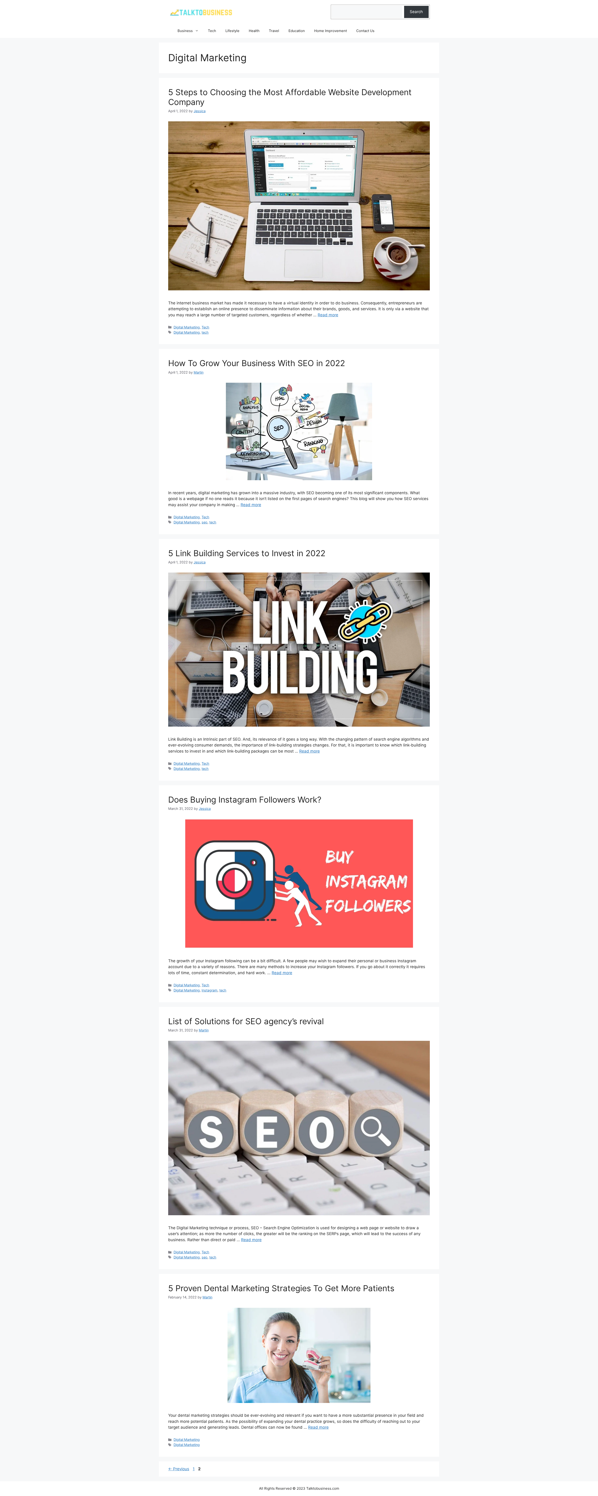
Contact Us (365, 31)
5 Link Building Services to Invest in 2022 (246, 553)
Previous (178, 1469)
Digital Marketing (187, 327)
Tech (212, 31)
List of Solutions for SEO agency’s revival (246, 1021)
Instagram (209, 990)
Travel (274, 31)
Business (185, 31)
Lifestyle (232, 31)
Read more (328, 315)
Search (416, 11)
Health (254, 31)
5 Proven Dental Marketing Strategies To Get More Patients (281, 1288)
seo (204, 522)
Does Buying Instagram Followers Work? (244, 799)
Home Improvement (330, 31)
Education (296, 31)
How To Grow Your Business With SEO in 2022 (256, 363)
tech (205, 332)
